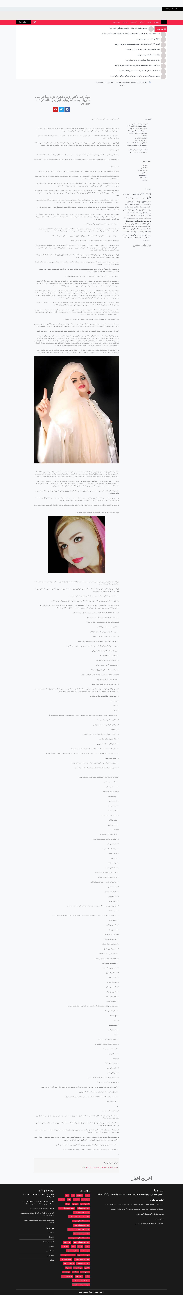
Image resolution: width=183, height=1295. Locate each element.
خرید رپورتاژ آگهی (158, 1214)
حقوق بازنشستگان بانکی (81, 1225)
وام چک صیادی (140, 1223)
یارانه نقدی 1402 (67, 1276)
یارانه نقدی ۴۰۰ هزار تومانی (81, 1285)
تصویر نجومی (136, 198)
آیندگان (105, 1194)
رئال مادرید (67, 1242)
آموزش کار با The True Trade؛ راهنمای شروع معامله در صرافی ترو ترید (137, 44)
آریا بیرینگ (120, 1204)
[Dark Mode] (43, 22)
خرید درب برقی (110, 1204)
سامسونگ (129, 221)
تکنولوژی (156, 22)
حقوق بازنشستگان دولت (132, 218)
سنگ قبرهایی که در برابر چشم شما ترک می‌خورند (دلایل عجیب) (140, 70)
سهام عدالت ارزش (136, 224)
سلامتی (125, 22)
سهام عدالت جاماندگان (132, 226)
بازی (148, 197)
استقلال (143, 193)
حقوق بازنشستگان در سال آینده (79, 1238)
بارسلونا (124, 194)
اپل (138, 193)
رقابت (140, 221)
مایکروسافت (126, 232)
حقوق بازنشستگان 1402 (67, 1208)
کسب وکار (134, 22)
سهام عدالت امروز (83, 1255)
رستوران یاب (159, 1219)
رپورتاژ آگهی (160, 1204)
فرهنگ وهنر (116, 22)
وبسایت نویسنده (87, 1167)
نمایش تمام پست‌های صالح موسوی (106, 1167)
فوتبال (145, 231)
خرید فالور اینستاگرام (157, 1209)
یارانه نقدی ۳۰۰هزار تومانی (137, 238)
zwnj (149, 194)
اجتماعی (142, 22)
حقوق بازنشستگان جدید (137, 216)
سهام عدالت (147, 224)
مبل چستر (145, 1209)
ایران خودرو (129, 194)
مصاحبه (149, 235)
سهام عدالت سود (66, 1259)
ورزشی (149, 22)
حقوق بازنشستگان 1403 (132, 204)
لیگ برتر (133, 231)
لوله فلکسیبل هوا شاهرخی (155, 1223)
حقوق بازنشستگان (139, 201)
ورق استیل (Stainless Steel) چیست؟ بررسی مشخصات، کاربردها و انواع (137, 65)
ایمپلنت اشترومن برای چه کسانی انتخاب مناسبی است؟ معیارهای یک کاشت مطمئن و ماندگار (131, 33)
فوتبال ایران (140, 232)
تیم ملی (128, 197)
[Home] (164, 22)
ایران (134, 193)
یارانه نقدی (129, 235)
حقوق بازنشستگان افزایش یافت (140, 207)
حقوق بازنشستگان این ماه (81, 1221)
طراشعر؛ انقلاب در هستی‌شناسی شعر (148, 39)
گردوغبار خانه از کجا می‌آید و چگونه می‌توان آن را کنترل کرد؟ (128, 28)
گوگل (135, 235)
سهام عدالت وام (69, 1263)
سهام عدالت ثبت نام (143, 226)
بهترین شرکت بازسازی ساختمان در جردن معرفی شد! (143, 60)
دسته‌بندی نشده (141, 170)
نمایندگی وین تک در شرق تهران (135, 1204)
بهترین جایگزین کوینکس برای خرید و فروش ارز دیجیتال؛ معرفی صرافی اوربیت (135, 76)
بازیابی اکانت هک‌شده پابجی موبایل (149, 55)
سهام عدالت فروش (137, 229)
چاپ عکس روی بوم (134, 1209)
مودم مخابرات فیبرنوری (143, 1214)
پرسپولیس (142, 234)
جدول (149, 202)
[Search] (38, 22)
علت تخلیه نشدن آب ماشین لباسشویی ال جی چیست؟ (143, 49)
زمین (135, 221)
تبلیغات (143, 198)
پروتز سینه (150, 1204)
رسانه (144, 221)
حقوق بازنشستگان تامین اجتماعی (79, 1229)
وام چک (113, 1209)
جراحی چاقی (122, 1209)
